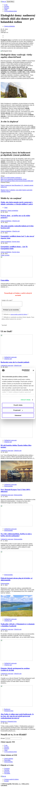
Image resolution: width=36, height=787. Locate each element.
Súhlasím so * (15, 314)
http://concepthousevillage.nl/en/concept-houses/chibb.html (17, 181)
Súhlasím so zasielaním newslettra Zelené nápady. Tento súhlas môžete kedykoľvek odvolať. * (18, 318)
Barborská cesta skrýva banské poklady (15, 362)
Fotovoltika (5, 280)
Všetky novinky (5, 255)
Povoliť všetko (18, 405)
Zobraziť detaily (25, 399)
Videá (5, 207)
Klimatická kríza (8, 710)
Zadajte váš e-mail (7, 300)
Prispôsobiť (17, 410)
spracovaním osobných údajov (19, 314)
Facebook (7, 768)
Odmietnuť (18, 415)
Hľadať (3, 738)
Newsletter (7, 773)
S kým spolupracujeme (10, 751)
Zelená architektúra (9, 26)
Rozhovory (4, 210)
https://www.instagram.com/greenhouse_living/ (14, 179)
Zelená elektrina (8, 758)
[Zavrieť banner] (33, 370)
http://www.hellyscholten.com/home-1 (11, 177)
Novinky (6, 747)
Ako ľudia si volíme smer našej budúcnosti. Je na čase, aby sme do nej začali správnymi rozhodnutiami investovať (17, 716)
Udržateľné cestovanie (10, 357)
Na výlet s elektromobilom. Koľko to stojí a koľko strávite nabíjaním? (16, 535)
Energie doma (16, 241)
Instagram (7, 771)
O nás (5, 745)
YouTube (6, 770)
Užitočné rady (16, 221)
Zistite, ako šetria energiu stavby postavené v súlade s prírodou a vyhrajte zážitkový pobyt (17, 203)
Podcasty (6, 748)
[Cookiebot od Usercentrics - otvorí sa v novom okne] (22, 370)
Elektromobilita (8, 486)
